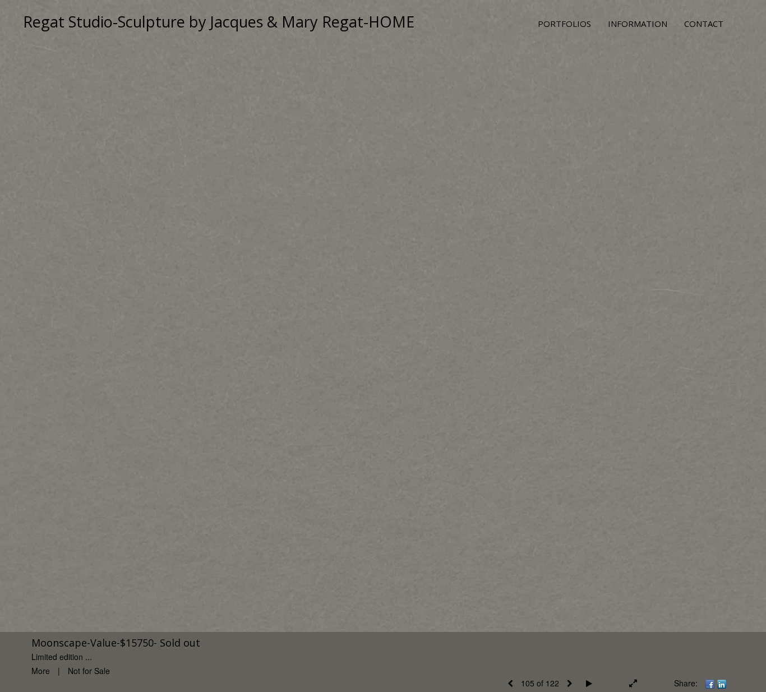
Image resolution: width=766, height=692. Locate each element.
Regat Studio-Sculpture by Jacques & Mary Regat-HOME (218, 21)
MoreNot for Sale (70, 670)
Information (637, 23)
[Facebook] (709, 683)
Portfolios (564, 23)
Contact (703, 23)
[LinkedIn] (721, 683)
